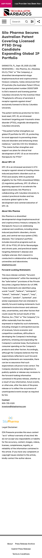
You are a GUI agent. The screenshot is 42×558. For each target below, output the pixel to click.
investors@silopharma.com (14, 406)
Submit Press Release (21, 549)
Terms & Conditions (21, 554)
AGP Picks (6, 4)
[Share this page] (38, 21)
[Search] (26, 21)
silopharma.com (9, 265)
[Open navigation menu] (4, 21)
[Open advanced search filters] (32, 21)
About (10, 544)
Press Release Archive (25, 544)
